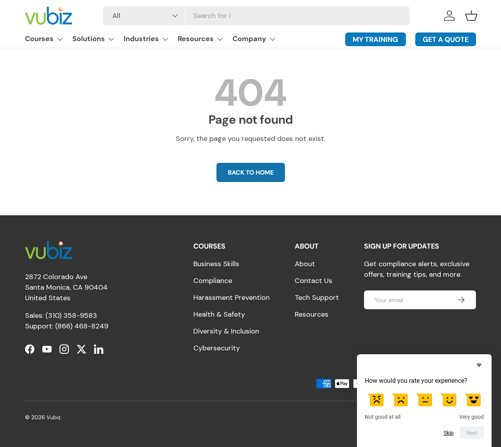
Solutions (88, 38)
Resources (196, 38)
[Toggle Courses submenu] (60, 39)
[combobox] (256, 15)
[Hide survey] (479, 365)
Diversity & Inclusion (226, 331)
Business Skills (216, 264)
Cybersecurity (216, 348)
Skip (448, 433)
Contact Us (313, 280)
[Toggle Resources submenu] (220, 39)
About (305, 264)
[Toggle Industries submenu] (165, 39)
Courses (39, 38)
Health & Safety (219, 314)
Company (249, 38)
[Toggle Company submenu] (272, 39)
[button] (471, 15)
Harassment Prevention (231, 297)
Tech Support (317, 297)
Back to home (251, 172)
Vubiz (54, 417)
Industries (141, 38)
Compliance (212, 280)
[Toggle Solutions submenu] (111, 39)
